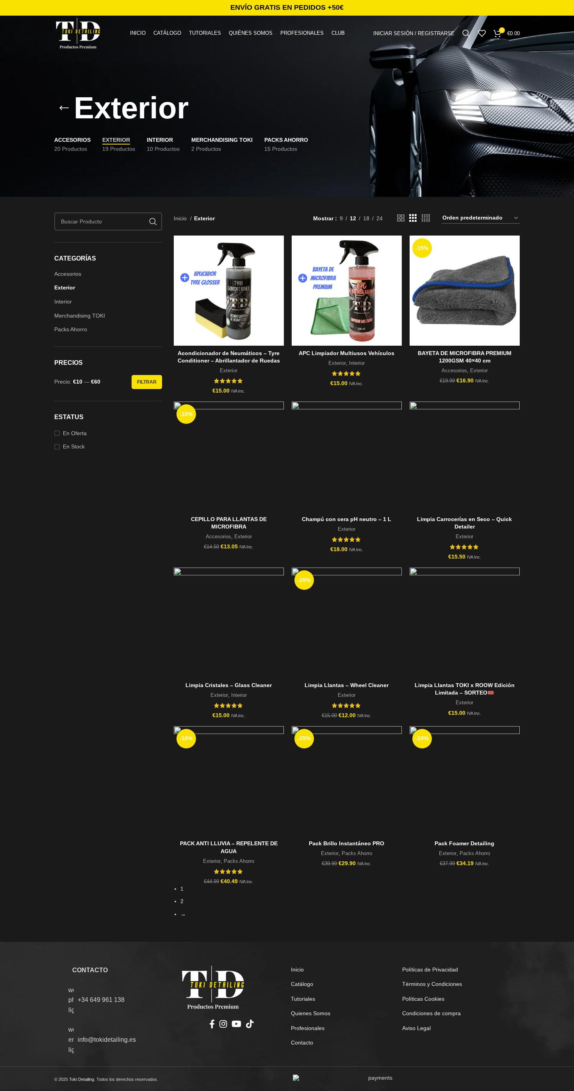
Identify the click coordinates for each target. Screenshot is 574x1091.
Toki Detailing (81, 1079)
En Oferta (75, 433)
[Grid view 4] (426, 218)
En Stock (74, 446)
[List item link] (120, 1000)
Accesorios (67, 274)
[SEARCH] (153, 221)
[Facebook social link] (212, 1023)
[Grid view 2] (401, 218)
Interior (63, 301)
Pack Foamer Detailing (464, 843)
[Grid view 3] (413, 218)
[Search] (466, 33)
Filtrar (147, 382)
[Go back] (64, 108)
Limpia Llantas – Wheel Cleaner (347, 685)
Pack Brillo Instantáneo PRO (346, 843)
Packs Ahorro (70, 329)
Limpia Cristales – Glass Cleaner (228, 685)
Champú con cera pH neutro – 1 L (346, 519)
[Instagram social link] (223, 1023)
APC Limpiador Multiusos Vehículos (346, 353)
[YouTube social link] (236, 1023)
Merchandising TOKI (79, 315)
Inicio (181, 218)
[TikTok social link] (250, 1023)
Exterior (64, 287)
